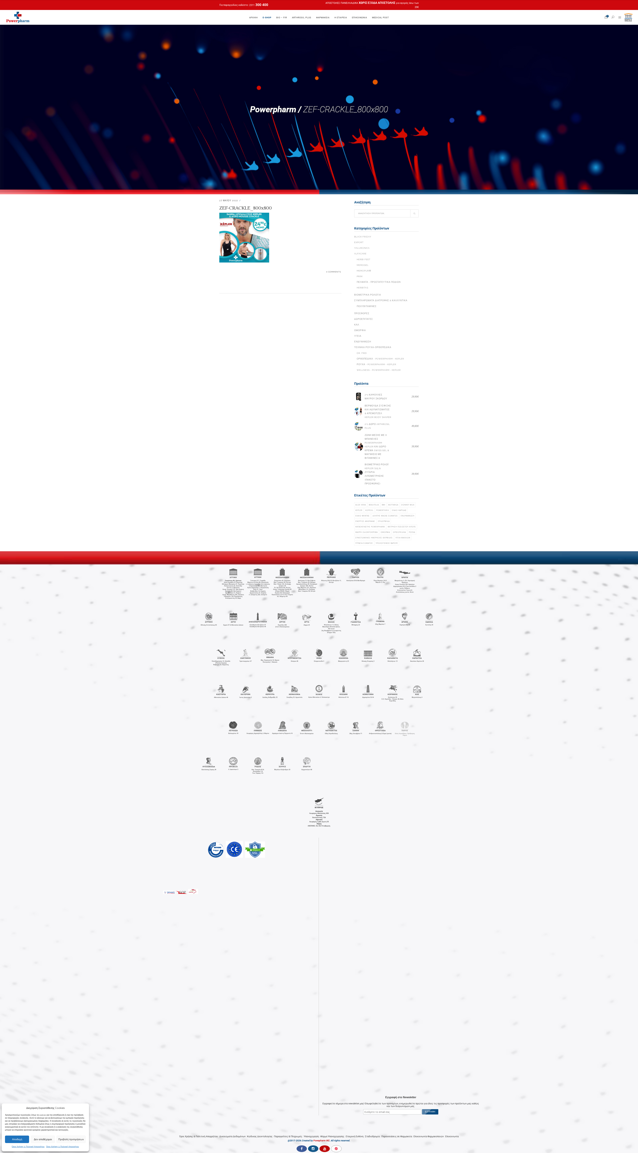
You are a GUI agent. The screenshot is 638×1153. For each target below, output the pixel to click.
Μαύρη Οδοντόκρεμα (366, 532)
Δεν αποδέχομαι (43, 1139)
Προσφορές (361, 313)
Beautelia (374, 505)
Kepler (358, 510)
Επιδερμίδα (384, 521)
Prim (360, 276)
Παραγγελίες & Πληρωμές (288, 898)
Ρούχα (412, 532)
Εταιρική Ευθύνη (355, 898)
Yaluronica (362, 248)
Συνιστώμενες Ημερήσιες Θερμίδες (374, 537)
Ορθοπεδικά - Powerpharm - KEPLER (380, 358)
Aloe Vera (360, 505)
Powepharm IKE (321, 902)
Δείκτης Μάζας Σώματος (385, 516)
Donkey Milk (407, 505)
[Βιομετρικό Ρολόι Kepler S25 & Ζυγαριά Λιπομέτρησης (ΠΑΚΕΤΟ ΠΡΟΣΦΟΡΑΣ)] (358, 474)
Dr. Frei (362, 353)
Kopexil (369, 510)
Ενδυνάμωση (362, 341)
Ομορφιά (360, 330)
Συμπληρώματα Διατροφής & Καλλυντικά (380, 300)
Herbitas (362, 287)
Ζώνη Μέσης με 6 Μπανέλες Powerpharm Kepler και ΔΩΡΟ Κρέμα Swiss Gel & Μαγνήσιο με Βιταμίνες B (377, 446)
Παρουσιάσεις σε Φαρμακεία (396, 898)
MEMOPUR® (364, 270)
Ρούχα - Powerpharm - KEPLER (376, 364)
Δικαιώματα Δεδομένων (232, 898)
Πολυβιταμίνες (366, 306)
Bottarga (393, 505)
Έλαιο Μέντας (362, 516)
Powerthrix (382, 510)
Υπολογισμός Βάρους (387, 543)
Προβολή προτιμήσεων (71, 1139)
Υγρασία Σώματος (364, 543)
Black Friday (362, 236)
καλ (356, 324)
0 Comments (333, 272)
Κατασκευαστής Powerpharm (370, 527)
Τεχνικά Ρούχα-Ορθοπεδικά (372, 347)
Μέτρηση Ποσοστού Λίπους (402, 527)
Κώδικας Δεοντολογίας (259, 898)
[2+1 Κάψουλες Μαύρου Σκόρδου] (358, 396)
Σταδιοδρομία (372, 898)
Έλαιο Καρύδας (399, 510)
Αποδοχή (17, 1139)
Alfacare (360, 253)
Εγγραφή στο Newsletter (400, 859)
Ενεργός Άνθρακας (365, 521)
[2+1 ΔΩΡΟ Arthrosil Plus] (358, 426)
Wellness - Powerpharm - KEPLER (379, 370)
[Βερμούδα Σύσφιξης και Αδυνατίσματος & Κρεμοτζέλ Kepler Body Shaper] (358, 411)
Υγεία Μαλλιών (403, 537)
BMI (383, 505)
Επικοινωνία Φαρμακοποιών (429, 898)
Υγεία (357, 336)
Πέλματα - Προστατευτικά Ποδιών (379, 282)
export (359, 242)
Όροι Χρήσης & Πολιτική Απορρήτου (28, 1147)
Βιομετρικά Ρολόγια (367, 295)
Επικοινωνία (452, 898)
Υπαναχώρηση (311, 898)
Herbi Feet (363, 259)
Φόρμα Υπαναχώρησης (332, 898)
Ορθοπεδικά (399, 532)
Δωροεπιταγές (363, 319)
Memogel (363, 265)
